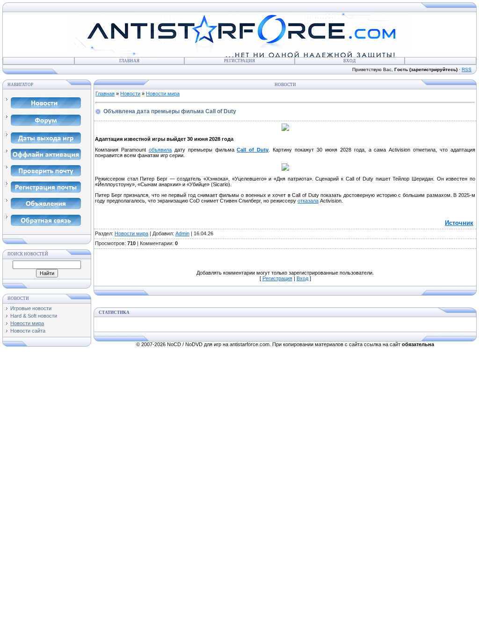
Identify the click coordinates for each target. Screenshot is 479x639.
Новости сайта (27, 331)
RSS (467, 69)
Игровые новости (30, 308)
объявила (160, 149)
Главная (129, 60)
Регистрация (239, 60)
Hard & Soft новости (33, 316)
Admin (182, 233)
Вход (349, 60)
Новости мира (27, 323)
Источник (459, 222)
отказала (308, 200)
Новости (130, 93)
